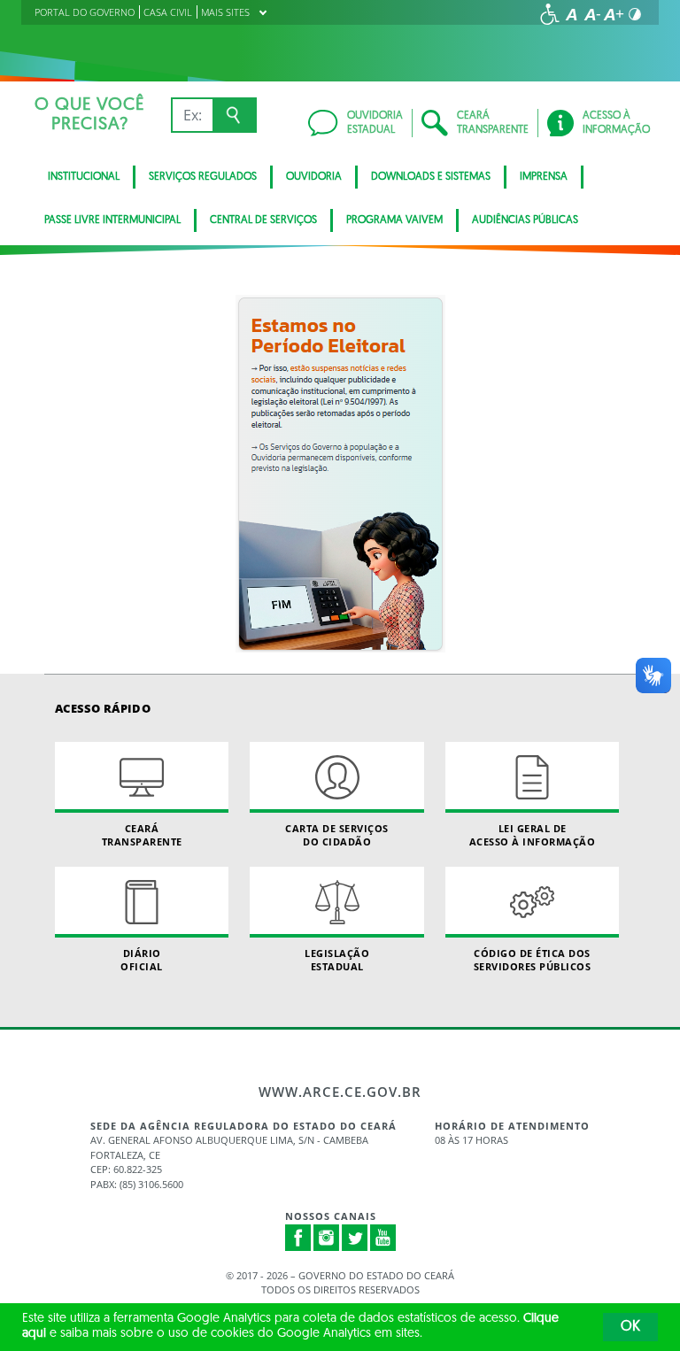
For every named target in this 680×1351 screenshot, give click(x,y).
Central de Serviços (263, 220)
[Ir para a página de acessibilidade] (549, 14)
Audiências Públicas (525, 220)
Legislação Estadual (337, 959)
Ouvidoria (314, 177)
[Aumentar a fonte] (613, 14)
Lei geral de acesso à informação (532, 835)
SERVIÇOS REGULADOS (203, 177)
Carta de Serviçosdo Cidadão (337, 835)
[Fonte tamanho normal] (571, 14)
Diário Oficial (141, 959)
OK (630, 1327)
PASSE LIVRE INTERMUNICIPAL (112, 220)
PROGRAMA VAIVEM (394, 220)
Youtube (383, 1237)
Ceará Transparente (142, 835)
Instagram (326, 1237)
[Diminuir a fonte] (592, 14)
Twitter (355, 1237)
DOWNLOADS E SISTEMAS (431, 177)
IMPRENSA (544, 177)
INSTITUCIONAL (84, 177)
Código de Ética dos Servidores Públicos (532, 959)
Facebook (298, 1237)
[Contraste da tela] (634, 14)
